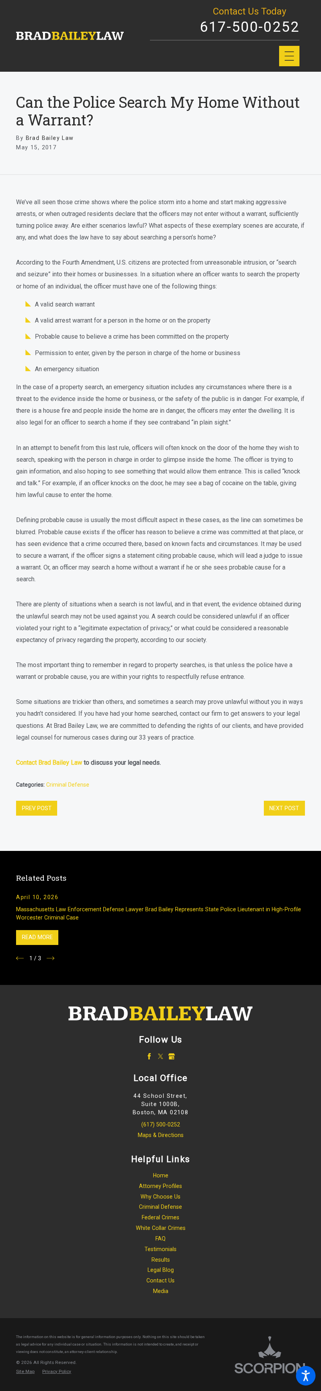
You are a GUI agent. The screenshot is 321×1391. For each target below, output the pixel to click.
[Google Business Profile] (171, 1056)
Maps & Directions (161, 1135)
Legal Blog (161, 1270)
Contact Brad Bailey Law (49, 762)
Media (160, 1291)
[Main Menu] (289, 56)
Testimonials (160, 1249)
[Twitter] (160, 1056)
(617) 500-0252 (160, 1124)
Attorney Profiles (160, 1186)
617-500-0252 (249, 26)
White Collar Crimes (161, 1228)
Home (160, 1175)
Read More (37, 937)
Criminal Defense (67, 785)
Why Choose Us (160, 1196)
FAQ (160, 1238)
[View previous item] (20, 958)
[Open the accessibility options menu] (306, 1376)
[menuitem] (160, 1175)
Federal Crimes (160, 1217)
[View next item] (50, 958)
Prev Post (37, 808)
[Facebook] (149, 1056)
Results (160, 1260)
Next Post (284, 808)
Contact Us (160, 1280)
